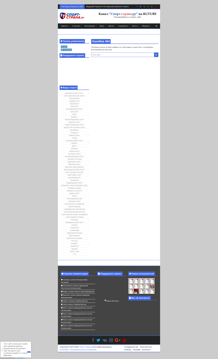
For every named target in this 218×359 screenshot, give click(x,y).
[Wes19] (152, 286)
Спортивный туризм (74, 217)
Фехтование (74, 236)
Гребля (74, 143)
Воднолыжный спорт (74, 125)
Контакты (146, 349)
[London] (131, 280)
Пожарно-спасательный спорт (74, 185)
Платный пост (146, 347)
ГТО (74, 254)
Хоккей (74, 244)
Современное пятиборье (74, 209)
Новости (64, 26)
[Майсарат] (136, 291)
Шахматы (74, 246)
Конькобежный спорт (74, 156)
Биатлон (74, 106)
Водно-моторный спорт (74, 127)
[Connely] (136, 286)
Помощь (127, 349)
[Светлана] (141, 286)
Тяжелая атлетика (74, 233)
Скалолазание (74, 207)
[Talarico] (141, 280)
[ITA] (131, 291)
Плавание (74, 180)
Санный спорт (74, 201)
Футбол (74, 241)
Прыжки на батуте (74, 191)
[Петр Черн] (152, 280)
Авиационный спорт (74, 93)
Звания (111, 26)
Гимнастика (74, 135)
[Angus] (136, 280)
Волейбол (74, 130)
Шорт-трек (74, 251)
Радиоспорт (74, 193)
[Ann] (131, 286)
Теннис (74, 225)
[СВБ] (152, 291)
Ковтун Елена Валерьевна (85, 292)
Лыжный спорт (74, 162)
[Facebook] (93, 340)
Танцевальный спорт (74, 222)
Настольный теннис (74, 172)
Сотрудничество (131, 347)
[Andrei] (146, 291)
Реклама (136, 349)
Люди (101, 26)
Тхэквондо (74, 230)
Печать (134, 26)
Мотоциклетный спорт (74, 170)
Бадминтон (74, 101)
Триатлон (74, 228)
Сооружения (123, 26)
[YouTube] (124, 340)
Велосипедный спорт (74, 120)
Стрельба (74, 220)
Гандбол (74, 133)
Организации (89, 26)
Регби (74, 196)
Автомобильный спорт (74, 96)
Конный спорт (74, 154)
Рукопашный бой (74, 199)
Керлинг (74, 149)
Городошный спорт (74, 141)
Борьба (74, 117)
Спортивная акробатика (74, 212)
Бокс (74, 114)
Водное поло (74, 122)
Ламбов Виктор (81, 301)
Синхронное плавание (74, 204)
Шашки (74, 249)
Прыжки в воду (74, 188)
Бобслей (74, 112)
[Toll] (146, 280)
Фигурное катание (74, 238)
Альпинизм (74, 98)
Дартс (74, 146)
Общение (145, 26)
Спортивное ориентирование (74, 214)
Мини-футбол (74, 164)
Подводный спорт (74, 183)
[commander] (146, 286)
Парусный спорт (74, 175)
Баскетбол (74, 104)
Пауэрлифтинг (74, 178)
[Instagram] (111, 340)
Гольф (74, 138)
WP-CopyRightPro (19, 358)
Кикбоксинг (74, 151)
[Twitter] (98, 340)
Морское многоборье (74, 167)
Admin (65, 301)
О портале (76, 26)
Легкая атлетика (74, 159)
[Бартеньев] (141, 291)
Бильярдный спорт (74, 109)
